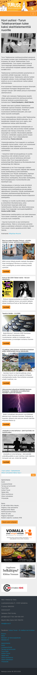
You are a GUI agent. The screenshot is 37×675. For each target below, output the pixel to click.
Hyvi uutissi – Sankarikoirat (11, 471)
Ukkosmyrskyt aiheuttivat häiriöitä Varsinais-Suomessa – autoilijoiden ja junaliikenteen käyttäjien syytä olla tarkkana (17, 390)
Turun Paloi (5, 488)
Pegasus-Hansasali (7, 516)
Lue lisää (6, 271)
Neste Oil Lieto (6, 513)
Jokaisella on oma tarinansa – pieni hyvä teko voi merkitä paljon (18, 431)
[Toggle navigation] (33, 13)
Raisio (3, 503)
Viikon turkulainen (7, 496)
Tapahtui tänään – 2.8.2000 (11, 313)
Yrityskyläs (4, 498)
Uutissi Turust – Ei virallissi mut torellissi (22, 630)
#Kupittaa (12, 233)
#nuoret (18, 233)
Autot (3, 482)
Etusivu (3, 634)
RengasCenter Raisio (8, 509)
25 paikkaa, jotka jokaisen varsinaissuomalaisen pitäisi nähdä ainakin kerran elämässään (18, 350)
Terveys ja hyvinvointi (8, 486)
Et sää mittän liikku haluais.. (10, 505)
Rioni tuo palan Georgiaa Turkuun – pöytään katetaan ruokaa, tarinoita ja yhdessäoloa (16, 241)
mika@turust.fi (6, 623)
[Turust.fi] (18, 5)
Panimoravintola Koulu (8, 511)
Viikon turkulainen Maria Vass (11, 473)
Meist (3, 636)
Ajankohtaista (5, 480)
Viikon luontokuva (7, 494)
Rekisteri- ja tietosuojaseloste (11, 638)
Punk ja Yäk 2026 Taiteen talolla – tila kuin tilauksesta (16, 278)
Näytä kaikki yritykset (9, 522)
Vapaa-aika (5, 492)
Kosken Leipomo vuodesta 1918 (11, 518)
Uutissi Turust (5, 490)
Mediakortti (5, 640)
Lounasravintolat (6, 484)
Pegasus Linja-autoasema (9, 507)
